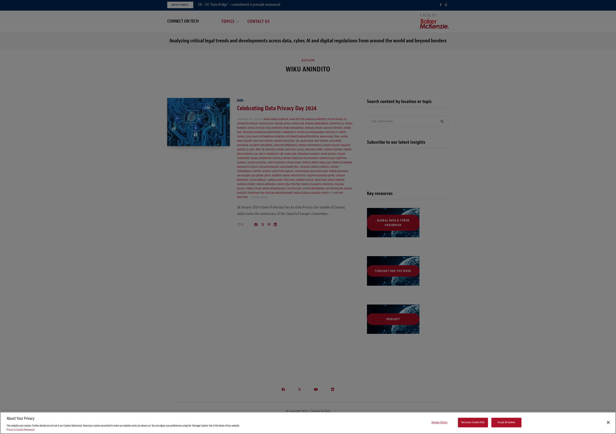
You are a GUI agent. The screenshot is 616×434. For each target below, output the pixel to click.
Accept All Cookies (506, 422)
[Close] (608, 422)
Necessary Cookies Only (473, 422)
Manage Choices (439, 422)
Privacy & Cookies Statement (21, 430)
